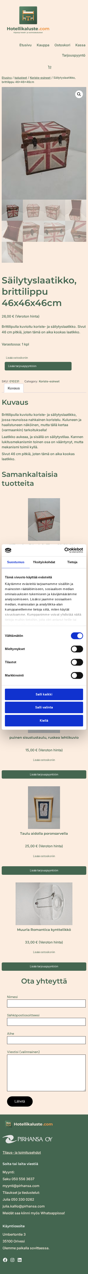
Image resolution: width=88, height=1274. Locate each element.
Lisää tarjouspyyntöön (22, 366)
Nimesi (12, 997)
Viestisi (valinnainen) (23, 1052)
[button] (79, 94)
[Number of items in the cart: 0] (49, 67)
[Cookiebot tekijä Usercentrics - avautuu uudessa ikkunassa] (64, 550)
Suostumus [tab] (15, 562)
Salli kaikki (44, 694)
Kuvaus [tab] (14, 388)
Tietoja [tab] (72, 562)
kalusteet (21, 77)
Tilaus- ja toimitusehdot (22, 1152)
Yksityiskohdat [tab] (44, 562)
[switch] (77, 649)
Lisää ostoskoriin (17, 358)
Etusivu (7, 77)
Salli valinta (44, 707)
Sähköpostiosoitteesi (23, 1015)
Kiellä (44, 720)
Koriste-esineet (40, 77)
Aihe (10, 1033)
